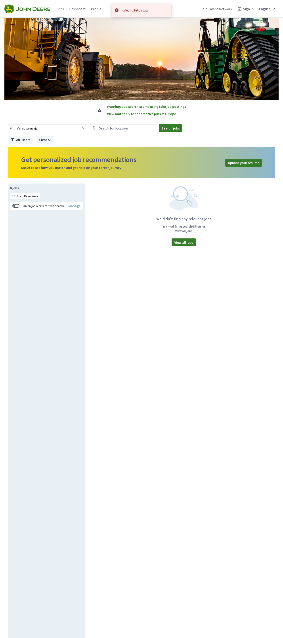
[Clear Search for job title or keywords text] (83, 128)
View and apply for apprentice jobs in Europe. (142, 114)
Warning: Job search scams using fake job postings (146, 106)
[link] (27, 8)
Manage (74, 206)
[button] (267, 8)
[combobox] (47, 128)
